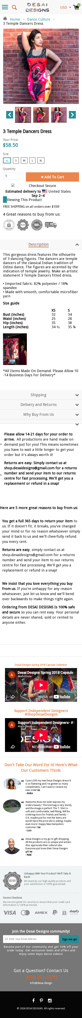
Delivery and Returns (38, 404)
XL (41, 160)
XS (7, 160)
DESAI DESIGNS (34, 1008)
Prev (9, 114)
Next (72, 114)
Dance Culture (38, 19)
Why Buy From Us (38, 414)
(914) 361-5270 (41, 977)
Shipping (38, 395)
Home (14, 19)
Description (38, 244)
